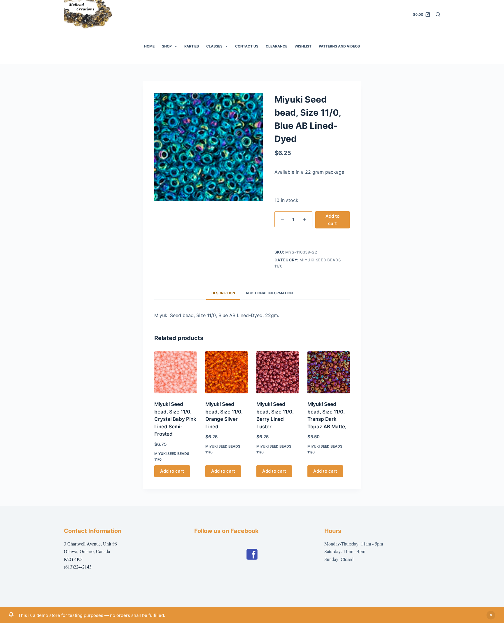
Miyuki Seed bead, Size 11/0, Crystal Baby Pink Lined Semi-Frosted (175, 419)
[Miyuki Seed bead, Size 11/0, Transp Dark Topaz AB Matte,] (328, 372)
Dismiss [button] (491, 615)
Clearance (276, 46)
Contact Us (246, 46)
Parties (191, 46)
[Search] (438, 14)
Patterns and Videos (339, 46)
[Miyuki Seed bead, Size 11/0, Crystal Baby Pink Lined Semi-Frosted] (175, 372)
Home (149, 46)
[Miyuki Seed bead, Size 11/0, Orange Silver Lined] (226, 372)
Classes (214, 46)
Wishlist (303, 46)
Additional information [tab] (269, 293)
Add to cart (333, 219)
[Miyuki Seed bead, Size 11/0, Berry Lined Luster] (277, 372)
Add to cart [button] (172, 471)
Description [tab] (223, 293)
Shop (167, 46)
